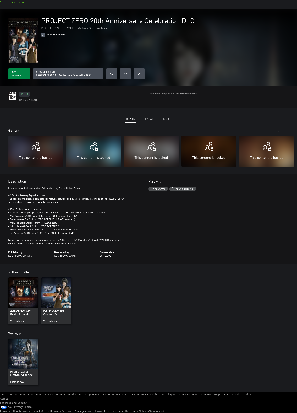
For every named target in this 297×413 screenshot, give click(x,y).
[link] (23, 300)
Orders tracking (243, 394)
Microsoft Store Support (209, 394)
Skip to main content (12, 2)
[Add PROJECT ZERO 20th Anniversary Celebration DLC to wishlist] (111, 73)
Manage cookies (84, 411)
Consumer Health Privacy (15, 411)
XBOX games (26, 394)
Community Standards (120, 394)
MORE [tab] (166, 118)
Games (4, 398)
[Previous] (278, 130)
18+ (22, 94)
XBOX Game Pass (44, 394)
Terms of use (102, 411)
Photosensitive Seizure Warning (153, 394)
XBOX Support (85, 394)
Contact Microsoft (41, 411)
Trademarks (117, 411)
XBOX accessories (66, 394)
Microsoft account (183, 394)
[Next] (285, 130)
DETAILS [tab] (130, 118)
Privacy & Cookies (63, 411)
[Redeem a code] (139, 73)
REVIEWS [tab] (148, 118)
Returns (228, 394)
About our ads (156, 411)
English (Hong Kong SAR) (15, 402)
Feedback (100, 394)
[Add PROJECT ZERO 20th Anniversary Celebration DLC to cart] (125, 73)
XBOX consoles (9, 394)
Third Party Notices (136, 411)
